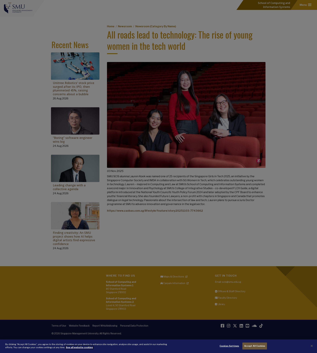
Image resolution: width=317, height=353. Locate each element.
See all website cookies (79, 347)
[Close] (311, 346)
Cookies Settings (229, 346)
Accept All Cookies (254, 346)
